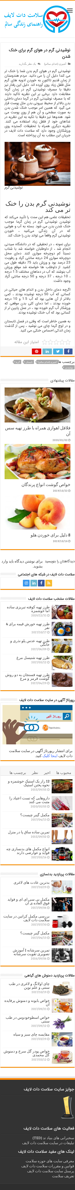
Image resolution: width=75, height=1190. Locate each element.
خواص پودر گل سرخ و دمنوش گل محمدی (27, 1053)
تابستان (29, 362)
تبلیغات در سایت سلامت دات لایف (48, 1142)
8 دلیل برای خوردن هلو (50, 535)
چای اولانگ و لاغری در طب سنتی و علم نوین (29, 985)
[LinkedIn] (33, 583)
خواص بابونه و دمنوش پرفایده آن (27, 1002)
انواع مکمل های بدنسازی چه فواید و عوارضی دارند (28, 850)
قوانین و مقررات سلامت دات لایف (47, 1165)
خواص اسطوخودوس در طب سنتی (28, 1019)
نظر (35, 772)
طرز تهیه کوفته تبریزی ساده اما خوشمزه (28, 608)
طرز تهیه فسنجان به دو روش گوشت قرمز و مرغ (27, 676)
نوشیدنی (69, 367)
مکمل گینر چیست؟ (35, 814)
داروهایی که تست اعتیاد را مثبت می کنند (29, 799)
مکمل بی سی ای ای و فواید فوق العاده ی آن (29, 901)
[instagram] (26, 583)
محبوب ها (63, 772)
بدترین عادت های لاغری (32, 882)
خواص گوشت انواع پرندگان (45, 484)
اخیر (47, 772)
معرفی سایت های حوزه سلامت (50, 1160)
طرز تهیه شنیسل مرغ (33, 657)
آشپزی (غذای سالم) (55, 64)
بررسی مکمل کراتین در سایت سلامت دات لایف (26, 918)
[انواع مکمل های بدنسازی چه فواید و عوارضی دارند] (62, 854)
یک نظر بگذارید (27, 64)
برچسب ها (18, 772)
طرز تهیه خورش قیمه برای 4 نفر (28, 625)
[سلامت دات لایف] (37, 18)
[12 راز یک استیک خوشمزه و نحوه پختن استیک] (62, 786)
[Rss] (48, 583)
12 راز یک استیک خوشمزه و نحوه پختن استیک (29, 783)
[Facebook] (41, 583)
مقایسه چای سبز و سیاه (31, 1034)
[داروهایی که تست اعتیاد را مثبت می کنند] (62, 803)
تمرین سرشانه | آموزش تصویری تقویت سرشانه (31, 952)
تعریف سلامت (63, 1175)
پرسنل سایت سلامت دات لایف (50, 1170)
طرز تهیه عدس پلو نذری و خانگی (30, 642)
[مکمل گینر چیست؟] (62, 820)
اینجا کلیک (50, 755)
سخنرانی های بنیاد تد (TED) (53, 1137)
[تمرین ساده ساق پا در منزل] (62, 837)
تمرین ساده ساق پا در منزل (29, 831)
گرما (18, 362)
